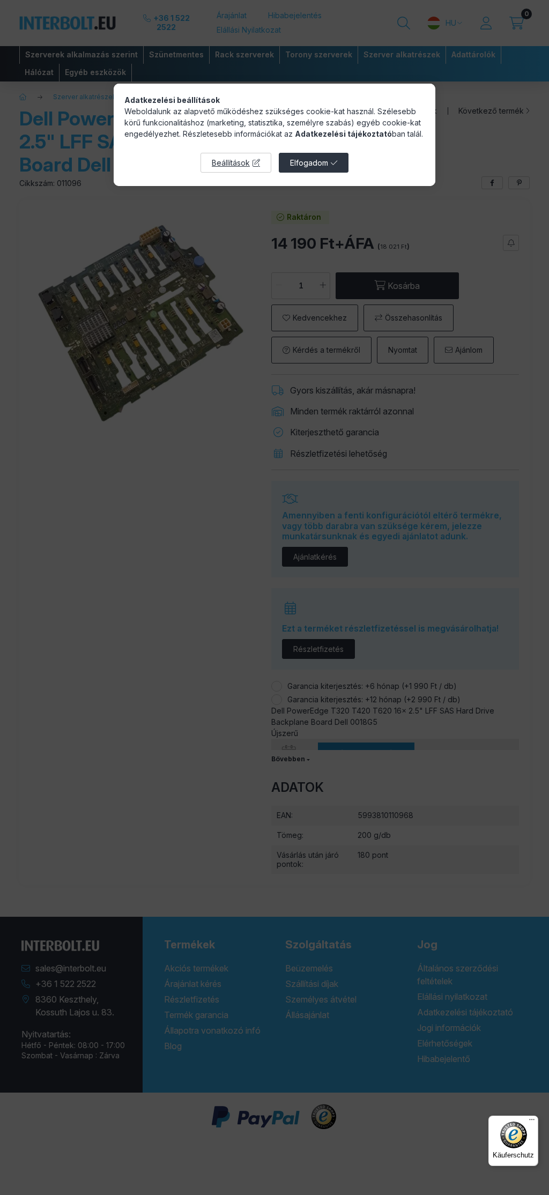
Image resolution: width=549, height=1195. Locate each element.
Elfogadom (309, 162)
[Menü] (531, 1122)
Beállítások (231, 162)
